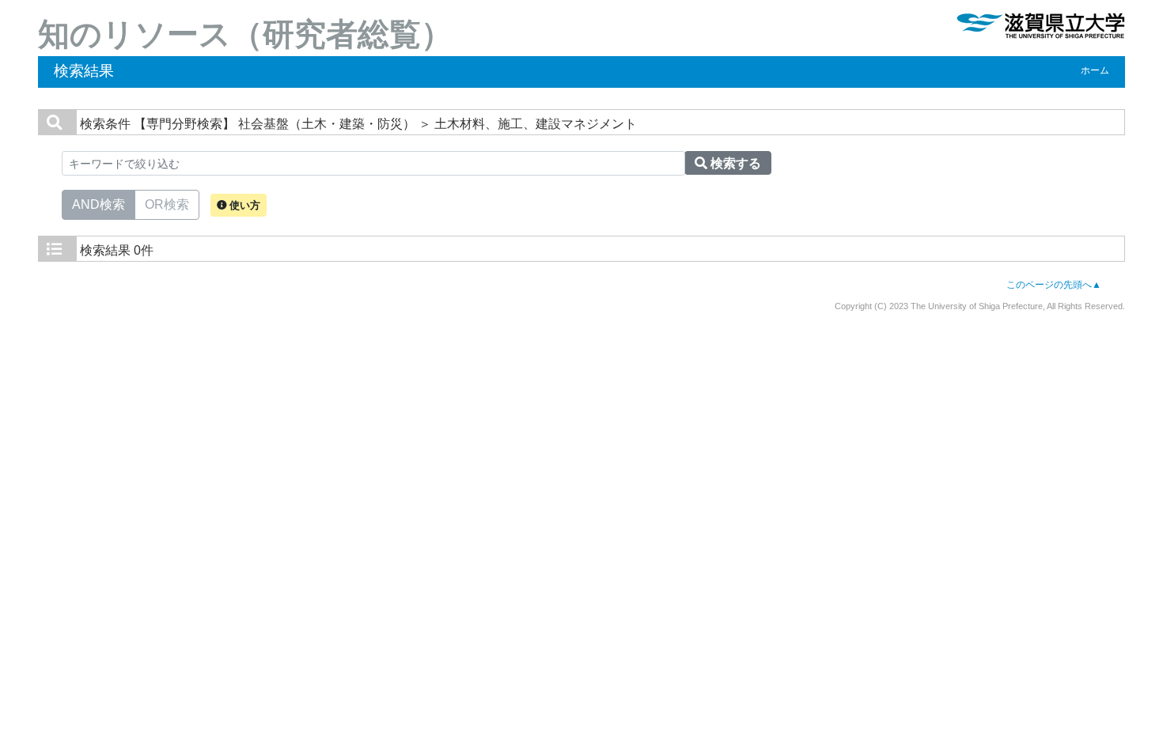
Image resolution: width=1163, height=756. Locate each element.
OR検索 (167, 204)
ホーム (1095, 70)
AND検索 (98, 204)
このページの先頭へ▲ (1053, 284)
